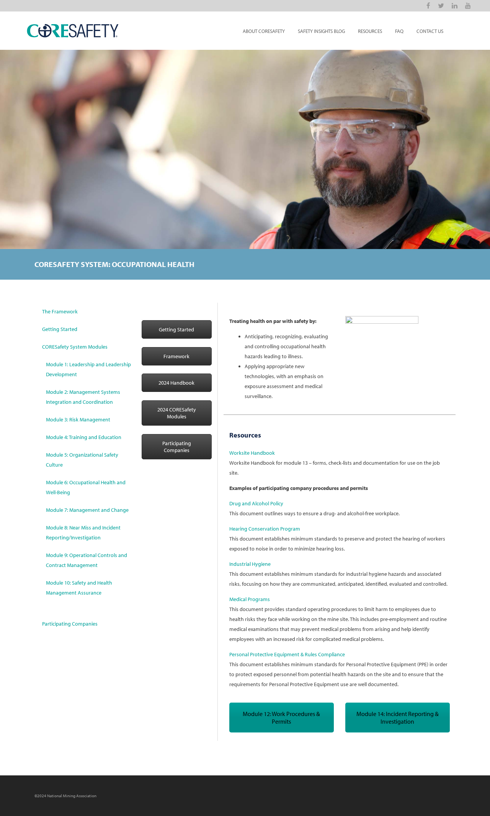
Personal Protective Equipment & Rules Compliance (287, 654)
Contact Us (429, 31)
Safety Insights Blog (321, 31)
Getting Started (59, 329)
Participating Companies (70, 623)
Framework (176, 356)
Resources (370, 31)
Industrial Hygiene (250, 563)
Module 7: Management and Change (87, 509)
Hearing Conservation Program (264, 528)
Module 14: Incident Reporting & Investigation (397, 717)
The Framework (60, 311)
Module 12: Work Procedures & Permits (281, 717)
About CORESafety (264, 31)
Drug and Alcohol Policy (256, 503)
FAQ (399, 31)
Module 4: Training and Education (83, 437)
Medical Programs (249, 599)
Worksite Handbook (252, 452)
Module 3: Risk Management (78, 419)
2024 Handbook (176, 382)
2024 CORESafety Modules (176, 413)
